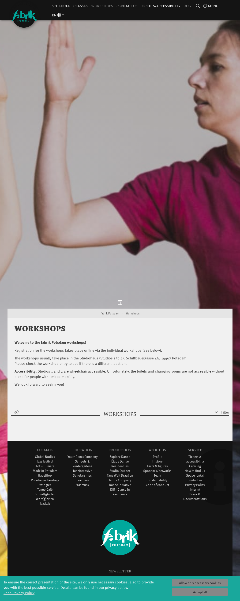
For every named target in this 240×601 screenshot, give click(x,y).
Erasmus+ (82, 486)
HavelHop (45, 476)
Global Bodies (45, 457)
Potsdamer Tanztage (45, 481)
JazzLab (45, 504)
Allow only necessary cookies (200, 583)
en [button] (54, 15)
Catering (195, 467)
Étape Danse (120, 462)
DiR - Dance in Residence (120, 492)
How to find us (195, 472)
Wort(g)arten (45, 500)
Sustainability (157, 481)
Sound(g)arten (45, 495)
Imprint (195, 490)
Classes (80, 6)
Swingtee (44, 486)
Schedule (61, 6)
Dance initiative (120, 486)
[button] (197, 6)
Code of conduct (157, 486)
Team (157, 476)
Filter (225, 413)
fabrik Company (120, 481)
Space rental (195, 476)
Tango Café (44, 490)
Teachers (82, 481)
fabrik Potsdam (110, 314)
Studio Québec (120, 472)
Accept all (200, 592)
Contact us (127, 6)
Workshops (102, 6)
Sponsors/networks (157, 472)
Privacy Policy (195, 486)
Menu (212, 6)
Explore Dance (120, 457)
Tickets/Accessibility (160, 6)
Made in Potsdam (45, 472)
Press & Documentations (195, 497)
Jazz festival (45, 462)
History (157, 462)
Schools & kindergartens (82, 464)
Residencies (120, 467)
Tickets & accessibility (195, 460)
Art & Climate (45, 467)
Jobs (188, 6)
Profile (157, 457)
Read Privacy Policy (19, 592)
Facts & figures (157, 467)
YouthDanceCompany (83, 457)
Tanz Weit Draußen (120, 476)
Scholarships (82, 476)
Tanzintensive (82, 472)
